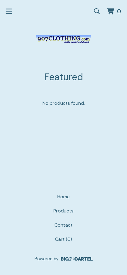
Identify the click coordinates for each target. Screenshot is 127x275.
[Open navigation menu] (9, 11)
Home (63, 197)
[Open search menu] (97, 11)
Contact (63, 225)
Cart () (63, 239)
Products (63, 211)
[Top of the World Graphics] (63, 39)
